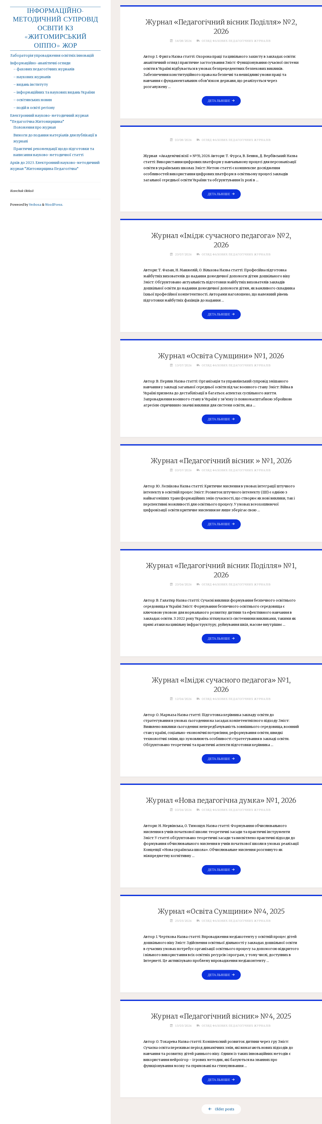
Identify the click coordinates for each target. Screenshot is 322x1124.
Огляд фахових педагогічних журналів (236, 40)
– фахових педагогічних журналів (43, 69)
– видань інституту (30, 84)
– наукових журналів (32, 77)
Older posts (224, 1109)
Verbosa (34, 204)
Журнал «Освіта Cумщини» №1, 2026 (221, 356)
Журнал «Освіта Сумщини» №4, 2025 (221, 911)
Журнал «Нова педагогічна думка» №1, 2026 (221, 800)
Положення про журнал (34, 127)
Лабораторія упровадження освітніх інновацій (52, 55)
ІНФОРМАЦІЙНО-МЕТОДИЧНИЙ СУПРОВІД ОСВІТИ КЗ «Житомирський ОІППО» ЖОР (55, 28)
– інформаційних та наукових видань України (54, 92)
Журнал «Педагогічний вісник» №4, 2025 (221, 1016)
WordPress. (54, 204)
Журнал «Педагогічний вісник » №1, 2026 (221, 461)
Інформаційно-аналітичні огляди (40, 63)
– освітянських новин (32, 100)
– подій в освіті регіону (34, 108)
